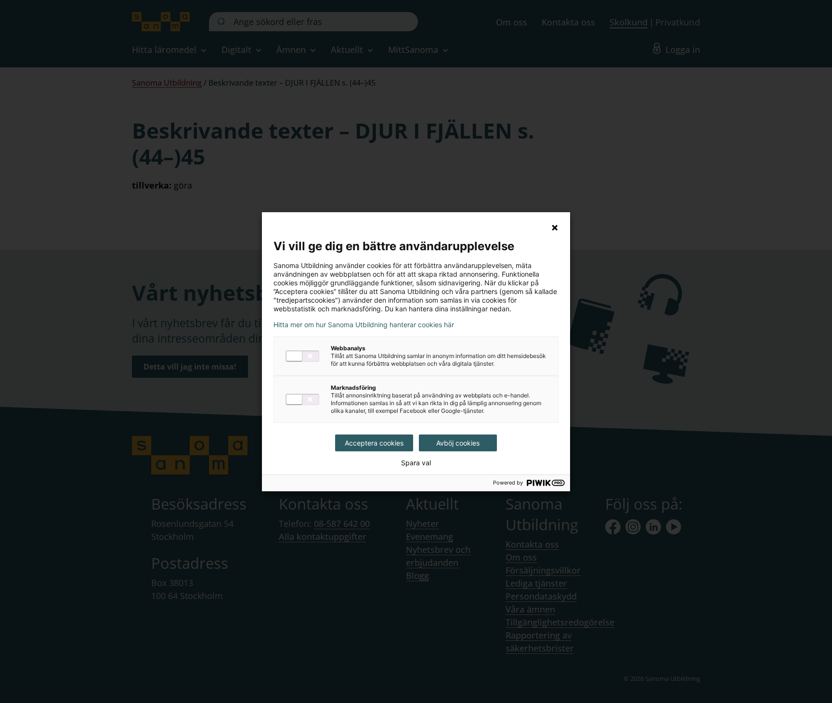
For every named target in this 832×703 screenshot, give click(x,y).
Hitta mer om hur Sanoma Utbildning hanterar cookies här (363, 325)
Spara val (416, 463)
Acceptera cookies (374, 443)
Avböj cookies (458, 443)
